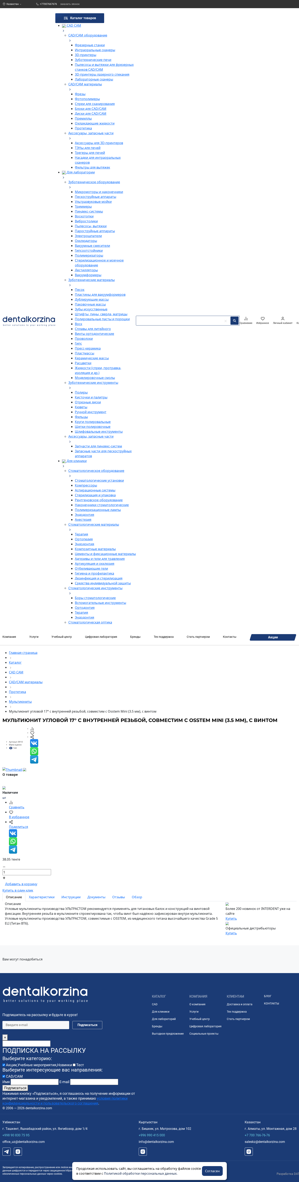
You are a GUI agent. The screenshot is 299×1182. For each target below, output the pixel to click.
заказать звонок (70, 4)
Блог (268, 996)
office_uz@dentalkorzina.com (23, 1142)
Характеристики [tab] (42, 897)
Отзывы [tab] (118, 897)
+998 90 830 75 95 (15, 1135)
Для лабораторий (164, 1019)
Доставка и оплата (239, 1004)
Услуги (33, 636)
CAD (154, 1004)
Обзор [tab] (137, 897)
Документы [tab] (96, 897)
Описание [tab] (14, 897)
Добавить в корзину (21, 884)
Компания (9, 636)
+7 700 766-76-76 (257, 1135)
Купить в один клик (17, 890)
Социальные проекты (203, 1033)
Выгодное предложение (168, 1033)
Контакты (229, 636)
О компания (197, 1004)
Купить (231, 918)
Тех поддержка (164, 636)
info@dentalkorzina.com (156, 1142)
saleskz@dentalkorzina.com (265, 1142)
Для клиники (160, 1011)
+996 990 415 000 (152, 1135)
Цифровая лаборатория (101, 636)
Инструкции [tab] (71, 897)
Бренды (135, 636)
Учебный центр (61, 636)
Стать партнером (198, 636)
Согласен (212, 1171)
